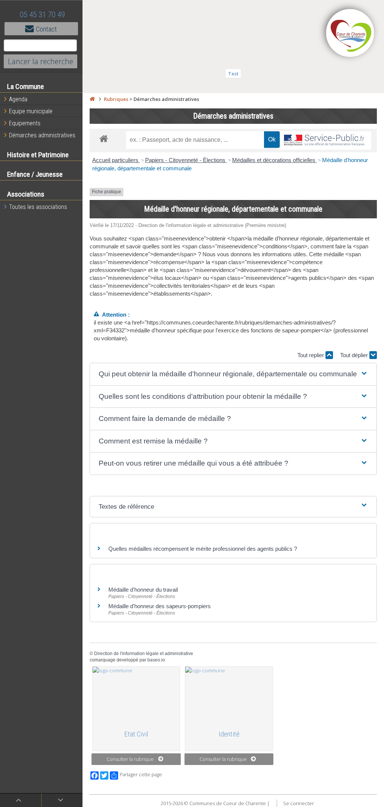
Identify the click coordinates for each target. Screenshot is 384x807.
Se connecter (298, 803)
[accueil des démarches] (103, 138)
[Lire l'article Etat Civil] (136, 695)
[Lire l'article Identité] (229, 695)
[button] (233, 374)
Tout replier (311, 355)
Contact (46, 29)
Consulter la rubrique (130, 759)
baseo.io (156, 660)
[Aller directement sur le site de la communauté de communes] (350, 34)
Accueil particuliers (116, 160)
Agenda (18, 99)
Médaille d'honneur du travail (143, 589)
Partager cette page (141, 774)
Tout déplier (354, 355)
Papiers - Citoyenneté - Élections (186, 160)
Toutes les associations (38, 206)
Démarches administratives (42, 135)
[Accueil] (92, 99)
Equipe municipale (30, 111)
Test (233, 73)
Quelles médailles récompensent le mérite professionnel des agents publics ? (202, 549)
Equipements (24, 123)
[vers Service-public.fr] (324, 140)
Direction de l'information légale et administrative (143, 653)
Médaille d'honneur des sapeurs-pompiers (159, 606)
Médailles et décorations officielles (274, 160)
